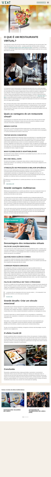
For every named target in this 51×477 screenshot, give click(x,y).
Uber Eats (40, 95)
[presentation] (12, 399)
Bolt (5, 97)
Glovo (44, 95)
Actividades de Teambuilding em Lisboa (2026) (37, 411)
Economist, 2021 (9, 296)
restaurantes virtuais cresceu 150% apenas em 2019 (20, 47)
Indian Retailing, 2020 (10, 183)
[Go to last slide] (3, 404)
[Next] (48, 404)
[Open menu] (48, 2)
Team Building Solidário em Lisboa (12, 410)
